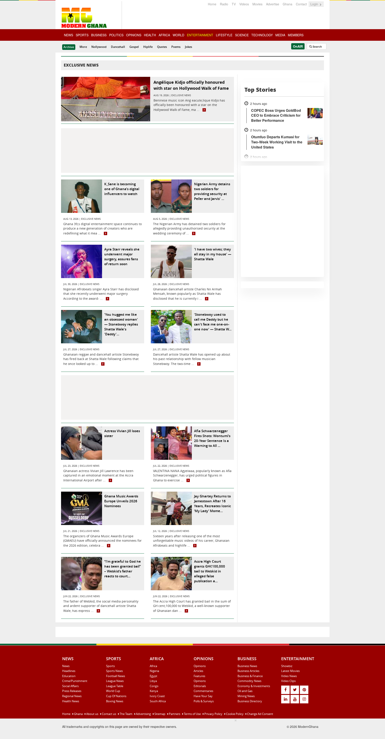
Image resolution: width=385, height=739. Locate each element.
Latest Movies (290, 671)
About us (92, 714)
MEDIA (280, 35)
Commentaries (203, 691)
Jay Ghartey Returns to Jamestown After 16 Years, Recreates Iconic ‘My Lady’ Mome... (212, 503)
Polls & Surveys (204, 701)
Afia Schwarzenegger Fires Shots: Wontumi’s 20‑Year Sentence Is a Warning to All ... (212, 438)
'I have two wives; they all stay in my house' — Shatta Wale (212, 254)
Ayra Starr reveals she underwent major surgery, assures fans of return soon (121, 256)
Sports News (114, 671)
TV (234, 4)
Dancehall (118, 47)
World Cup (113, 691)
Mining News (246, 696)
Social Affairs (70, 686)
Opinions (200, 666)
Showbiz (286, 666)
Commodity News (249, 681)
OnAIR (298, 46)
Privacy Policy (213, 714)
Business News (247, 666)
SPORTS (82, 35)
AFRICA (164, 35)
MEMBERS (295, 35)
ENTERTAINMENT (200, 35)
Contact (301, 4)
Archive (68, 47)
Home (212, 4)
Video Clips (288, 681)
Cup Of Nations (116, 696)
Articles (198, 671)
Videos (244, 4)
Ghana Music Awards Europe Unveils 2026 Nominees (121, 501)
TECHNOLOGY (262, 35)
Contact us (108, 714)
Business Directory (250, 701)
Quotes (162, 47)
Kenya (154, 691)
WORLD (178, 35)
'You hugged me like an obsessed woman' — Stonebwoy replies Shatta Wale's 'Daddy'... (121, 324)
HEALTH (150, 35)
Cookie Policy (234, 714)
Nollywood (98, 47)
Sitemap (159, 714)
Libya (153, 681)
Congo (154, 686)
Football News (115, 676)
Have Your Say (203, 696)
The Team (125, 714)
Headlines (68, 671)
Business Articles (248, 671)
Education (69, 676)
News (66, 666)
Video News (289, 676)
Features (199, 676)
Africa (153, 666)
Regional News (72, 696)
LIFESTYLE (224, 35)
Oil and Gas (245, 691)
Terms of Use (192, 714)
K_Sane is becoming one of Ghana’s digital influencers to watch (121, 189)
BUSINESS (98, 35)
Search (317, 47)
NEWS (68, 35)
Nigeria (154, 671)
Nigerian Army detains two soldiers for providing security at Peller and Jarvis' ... (212, 191)
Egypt (153, 676)
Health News (70, 701)
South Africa (158, 701)
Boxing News (114, 701)
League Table (114, 686)
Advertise (272, 4)
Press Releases (71, 691)
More (83, 47)
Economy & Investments (254, 686)
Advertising (143, 714)
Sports (110, 666)
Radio (224, 4)
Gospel (134, 47)
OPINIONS (133, 35)
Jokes (188, 47)
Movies (257, 4)
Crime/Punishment (74, 681)
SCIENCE (242, 35)
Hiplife (148, 47)
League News (115, 681)
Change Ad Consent (259, 714)
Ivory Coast (157, 696)
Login (314, 4)
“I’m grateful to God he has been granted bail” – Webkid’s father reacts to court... (122, 568)
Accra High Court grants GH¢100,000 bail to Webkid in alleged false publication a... (209, 571)
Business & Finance (250, 676)
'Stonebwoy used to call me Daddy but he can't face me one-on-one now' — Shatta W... (212, 322)
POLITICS (116, 35)
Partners (174, 714)
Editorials (200, 686)
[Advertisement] (147, 150)
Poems (175, 47)
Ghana (287, 4)
